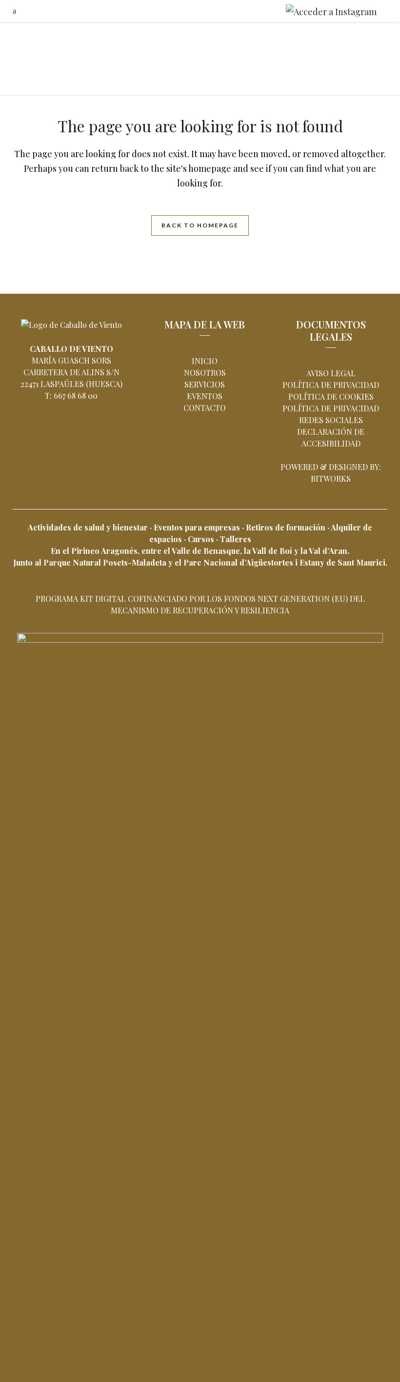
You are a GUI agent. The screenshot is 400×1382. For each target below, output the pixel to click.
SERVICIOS (204, 384)
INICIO (205, 361)
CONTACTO (204, 408)
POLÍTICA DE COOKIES (331, 396)
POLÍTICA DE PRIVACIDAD (330, 385)
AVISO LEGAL (331, 373)
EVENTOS (204, 396)
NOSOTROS (205, 372)
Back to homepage (200, 225)
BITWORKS (331, 478)
